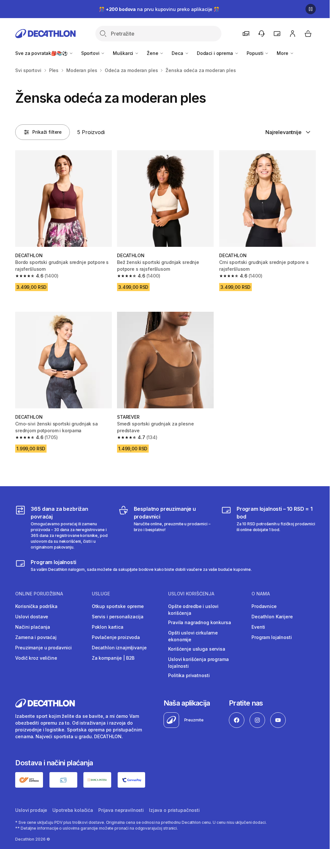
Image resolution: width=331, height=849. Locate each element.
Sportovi (91, 53)
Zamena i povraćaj (36, 637)
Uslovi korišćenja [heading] (191, 593)
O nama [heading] (260, 593)
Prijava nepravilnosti (121, 810)
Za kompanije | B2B (113, 658)
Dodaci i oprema (215, 53)
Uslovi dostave (31, 616)
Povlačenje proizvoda (116, 637)
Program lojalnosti (271, 637)
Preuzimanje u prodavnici (43, 647)
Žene (153, 53)
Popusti (256, 53)
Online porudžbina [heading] (39, 593)
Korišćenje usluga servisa (196, 649)
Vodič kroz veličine (36, 658)
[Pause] (310, 9)
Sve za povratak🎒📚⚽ (42, 53)
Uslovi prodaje (31, 810)
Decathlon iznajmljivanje (119, 647)
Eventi (258, 627)
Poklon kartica (107, 627)
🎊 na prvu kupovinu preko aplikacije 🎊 (159, 9)
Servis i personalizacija (118, 616)
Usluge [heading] (101, 593)
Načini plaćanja (32, 627)
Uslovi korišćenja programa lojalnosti (198, 662)
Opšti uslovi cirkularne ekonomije (193, 636)
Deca (178, 53)
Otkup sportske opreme (118, 606)
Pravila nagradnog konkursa (199, 622)
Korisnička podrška (36, 606)
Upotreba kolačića (72, 810)
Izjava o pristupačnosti (174, 810)
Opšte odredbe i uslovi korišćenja (193, 609)
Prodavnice (264, 606)
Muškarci (123, 53)
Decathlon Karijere (272, 616)
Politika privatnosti (188, 675)
